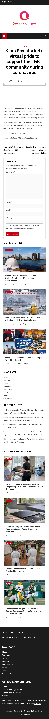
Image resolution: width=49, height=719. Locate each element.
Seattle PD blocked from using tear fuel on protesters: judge (36, 148)
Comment (10, 172)
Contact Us (7, 398)
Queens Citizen (29, 637)
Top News (24, 46)
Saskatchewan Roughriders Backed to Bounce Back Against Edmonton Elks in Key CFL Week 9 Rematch (24, 611)
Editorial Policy (37, 711)
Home (5, 377)
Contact (37, 703)
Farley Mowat (11, 81)
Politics (6, 392)
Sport (5, 395)
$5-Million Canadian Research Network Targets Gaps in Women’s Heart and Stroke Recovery (24, 486)
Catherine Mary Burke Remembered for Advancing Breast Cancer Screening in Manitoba (23, 529)
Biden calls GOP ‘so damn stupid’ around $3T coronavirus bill (13, 148)
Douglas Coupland (23, 284)
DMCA (27, 711)
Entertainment (9, 389)
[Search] (45, 36)
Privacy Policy (24, 714)
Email (8, 210)
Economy (7, 386)
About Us (8, 711)
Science (9, 501)
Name (9, 202)
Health (8, 459)
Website (9, 218)
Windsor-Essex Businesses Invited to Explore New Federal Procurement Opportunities (21, 278)
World (5, 383)
